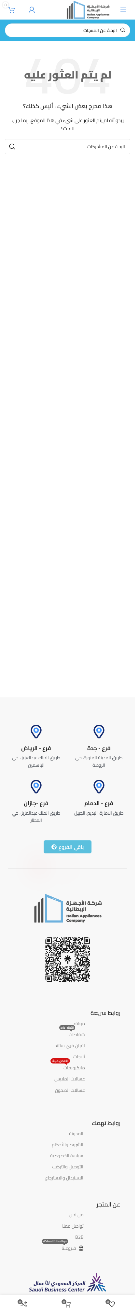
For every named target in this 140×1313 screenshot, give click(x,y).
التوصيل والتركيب (67, 1167)
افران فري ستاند (70, 1045)
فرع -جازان (36, 803)
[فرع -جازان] (36, 786)
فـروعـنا (59, 1247)
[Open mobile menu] (123, 9)
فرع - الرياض (36, 748)
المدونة (76, 1133)
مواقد (79, 1023)
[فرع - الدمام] (99, 786)
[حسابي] (32, 9)
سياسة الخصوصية (66, 1155)
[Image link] (68, 908)
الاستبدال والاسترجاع (64, 1178)
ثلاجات (79, 1056)
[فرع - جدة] (99, 731)
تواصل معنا (73, 1226)
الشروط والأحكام (67, 1144)
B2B (79, 1237)
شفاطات (73, 1034)
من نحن (76, 1214)
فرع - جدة (99, 748)
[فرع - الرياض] (36, 731)
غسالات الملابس (69, 1079)
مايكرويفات (68, 1067)
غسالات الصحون (70, 1090)
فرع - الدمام (98, 803)
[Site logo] (88, 9)
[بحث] (12, 146)
